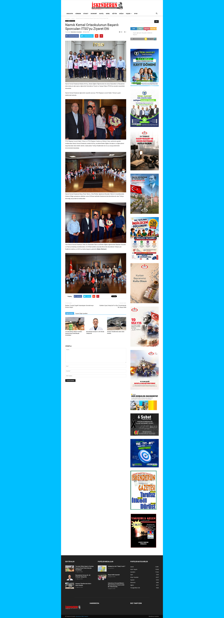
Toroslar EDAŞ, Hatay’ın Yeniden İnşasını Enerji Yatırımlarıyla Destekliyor (73, 333)
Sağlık (121, 13)
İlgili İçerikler (69, 313)
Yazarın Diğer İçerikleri (81, 313)
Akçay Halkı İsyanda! (114, 574)
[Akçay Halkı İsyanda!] (102, 577)
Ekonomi (94, 13)
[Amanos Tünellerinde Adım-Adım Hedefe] (116, 323)
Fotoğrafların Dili (135, 588)
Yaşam (128, 13)
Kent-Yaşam (72, 20)
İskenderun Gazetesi (76, 32)
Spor (135, 13)
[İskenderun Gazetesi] (112, 6)
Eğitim (114, 13)
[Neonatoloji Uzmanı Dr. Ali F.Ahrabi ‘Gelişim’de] (95, 323)
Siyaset (85, 13)
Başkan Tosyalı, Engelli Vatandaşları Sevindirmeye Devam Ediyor (79, 306)
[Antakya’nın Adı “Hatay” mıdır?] (102, 568)
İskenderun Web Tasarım (82, 616)
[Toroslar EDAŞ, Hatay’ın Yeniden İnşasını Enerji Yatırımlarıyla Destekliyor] (74, 323)
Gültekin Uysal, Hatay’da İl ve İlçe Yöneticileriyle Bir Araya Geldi (112, 306)
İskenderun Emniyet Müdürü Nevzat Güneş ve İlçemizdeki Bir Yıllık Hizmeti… (116, 584)
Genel (108, 13)
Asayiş (101, 13)
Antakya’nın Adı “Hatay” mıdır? (116, 566)
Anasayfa (69, 13)
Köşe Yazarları (134, 577)
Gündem (78, 13)
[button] (157, 13)
